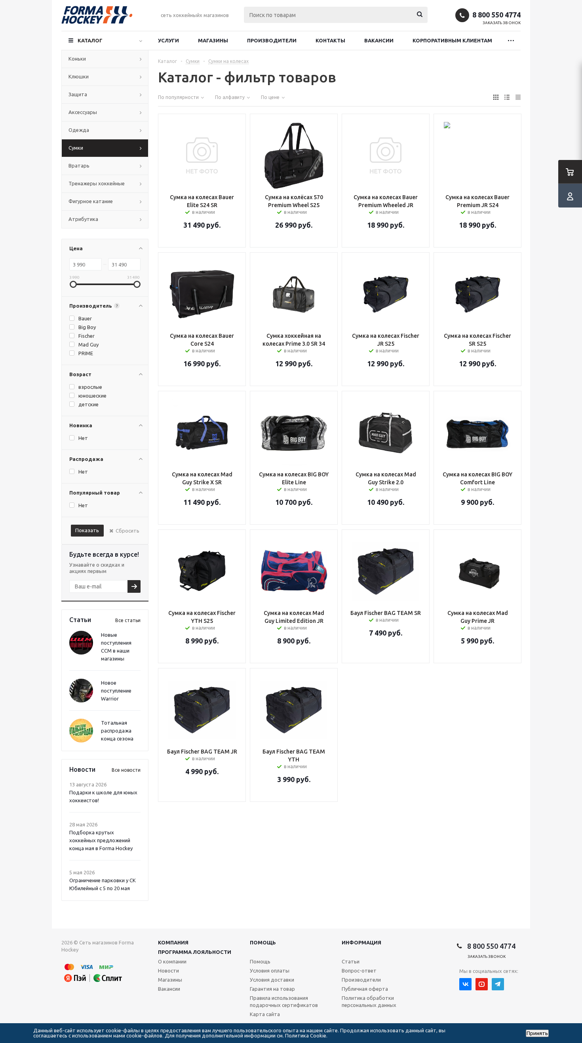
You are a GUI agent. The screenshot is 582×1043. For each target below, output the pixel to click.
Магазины (213, 40)
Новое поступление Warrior (116, 690)
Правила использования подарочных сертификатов (284, 1001)
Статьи (350, 961)
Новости (168, 970)
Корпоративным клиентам (452, 40)
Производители (272, 40)
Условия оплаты (269, 970)
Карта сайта (265, 1014)
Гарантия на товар (272, 989)
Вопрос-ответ (359, 970)
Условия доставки (272, 979)
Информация (361, 942)
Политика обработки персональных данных (369, 1001)
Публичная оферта (365, 989)
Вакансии (379, 40)
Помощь (263, 942)
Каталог (90, 40)
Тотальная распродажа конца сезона (117, 730)
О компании (172, 961)
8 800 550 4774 (496, 14)
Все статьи (128, 620)
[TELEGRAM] (498, 984)
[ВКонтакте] (465, 984)
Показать (87, 530)
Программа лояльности (194, 952)
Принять (537, 1033)
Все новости (126, 770)
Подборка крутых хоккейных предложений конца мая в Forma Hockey (101, 840)
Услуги (168, 40)
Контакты (330, 40)
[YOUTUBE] (481, 984)
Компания (173, 942)
